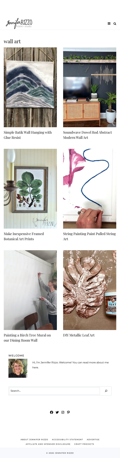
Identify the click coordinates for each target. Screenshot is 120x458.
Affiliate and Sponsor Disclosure (48, 444)
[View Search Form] (114, 23)
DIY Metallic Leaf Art (79, 335)
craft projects (84, 444)
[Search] (106, 391)
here (35, 367)
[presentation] (30, 87)
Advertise (93, 439)
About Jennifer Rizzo (34, 439)
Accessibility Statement (67, 439)
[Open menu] (109, 23)
